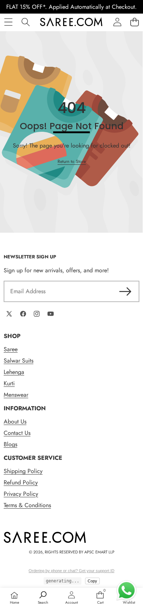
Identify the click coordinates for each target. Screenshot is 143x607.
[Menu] (8, 22)
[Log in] (117, 22)
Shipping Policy (23, 471)
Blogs (10, 444)
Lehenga (14, 372)
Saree (11, 349)
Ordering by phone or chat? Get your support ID (71, 570)
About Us (15, 421)
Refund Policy (21, 482)
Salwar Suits (18, 360)
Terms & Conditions (27, 505)
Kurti (9, 383)
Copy (92, 581)
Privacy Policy (21, 494)
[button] (134, 22)
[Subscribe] (125, 291)
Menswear (16, 394)
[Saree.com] (71, 21)
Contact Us (17, 433)
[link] (72, 162)
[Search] (25, 22)
